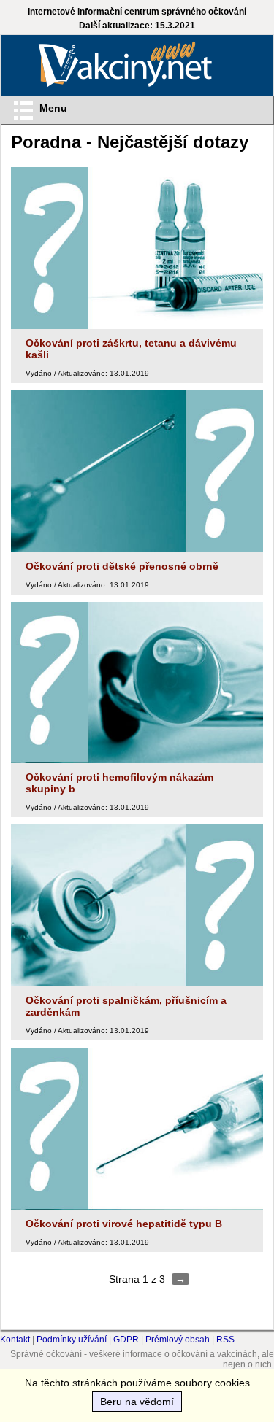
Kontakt (15, 1339)
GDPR (126, 1339)
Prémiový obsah (177, 1339)
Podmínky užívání (72, 1339)
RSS (225, 1339)
